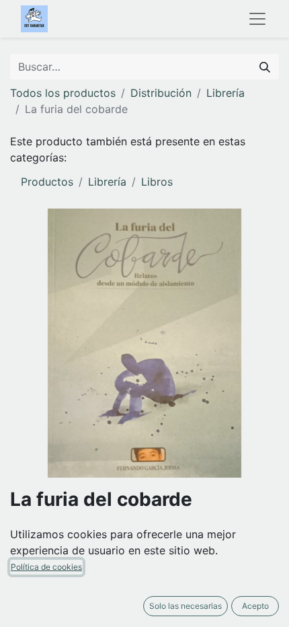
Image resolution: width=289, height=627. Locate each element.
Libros (157, 181)
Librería (225, 93)
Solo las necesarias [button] (185, 606)
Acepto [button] (255, 606)
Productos (47, 181)
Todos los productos (63, 93)
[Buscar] (265, 66)
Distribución (161, 93)
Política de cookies (46, 567)
